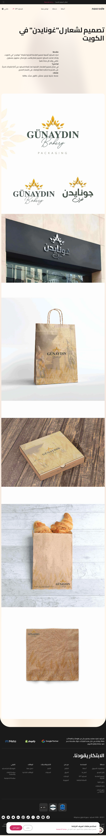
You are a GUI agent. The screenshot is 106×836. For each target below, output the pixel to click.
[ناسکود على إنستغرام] (43, 817)
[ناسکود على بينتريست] (23, 817)
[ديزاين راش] (62, 807)
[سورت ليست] (43, 807)
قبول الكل (16, 827)
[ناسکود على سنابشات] (13, 817)
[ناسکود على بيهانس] (18, 817)
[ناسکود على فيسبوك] (48, 817)
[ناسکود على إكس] (33, 817)
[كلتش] (53, 807)
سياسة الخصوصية (61, 829)
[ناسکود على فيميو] (8, 817)
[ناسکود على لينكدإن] (38, 817)
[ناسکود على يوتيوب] (3, 817)
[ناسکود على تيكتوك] (28, 817)
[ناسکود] (98, 8)
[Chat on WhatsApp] (100, 830)
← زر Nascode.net (49, 2)
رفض (27, 827)
